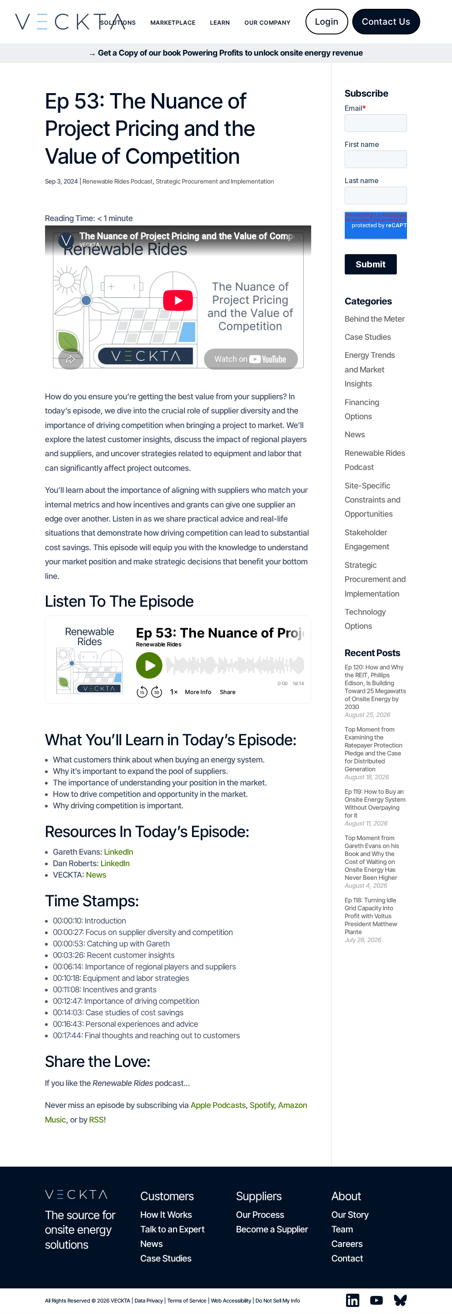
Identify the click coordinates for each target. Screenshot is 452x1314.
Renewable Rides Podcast (118, 181)
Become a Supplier (272, 1229)
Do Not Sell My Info (278, 1300)
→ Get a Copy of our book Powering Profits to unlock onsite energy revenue (225, 52)
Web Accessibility (231, 1300)
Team (342, 1229)
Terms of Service (187, 1300)
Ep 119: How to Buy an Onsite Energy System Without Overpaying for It (375, 803)
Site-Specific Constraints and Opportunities (372, 500)
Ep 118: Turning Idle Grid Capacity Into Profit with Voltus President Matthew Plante (371, 915)
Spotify (262, 1105)
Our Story (350, 1214)
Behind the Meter (375, 318)
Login (327, 21)
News (96, 874)
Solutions (118, 22)
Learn (220, 22)
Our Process (260, 1214)
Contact (347, 1258)
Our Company (268, 22)
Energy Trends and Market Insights (370, 369)
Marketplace (173, 22)
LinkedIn (117, 851)
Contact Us (386, 21)
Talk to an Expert (172, 1229)
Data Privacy (149, 1300)
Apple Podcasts (218, 1105)
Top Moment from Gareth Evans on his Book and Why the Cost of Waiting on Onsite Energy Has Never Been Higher (372, 857)
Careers (347, 1244)
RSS (96, 1119)
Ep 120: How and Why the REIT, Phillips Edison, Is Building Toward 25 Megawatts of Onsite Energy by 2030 (375, 686)
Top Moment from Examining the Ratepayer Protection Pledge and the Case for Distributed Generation (374, 749)
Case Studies (368, 337)
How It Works (166, 1214)
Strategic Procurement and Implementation (215, 181)
